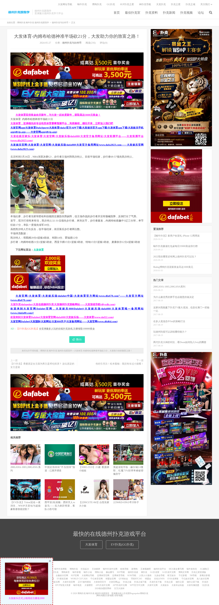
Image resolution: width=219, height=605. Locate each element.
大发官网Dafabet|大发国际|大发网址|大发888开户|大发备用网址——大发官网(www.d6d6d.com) (64, 321)
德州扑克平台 (160, 569)
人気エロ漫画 (145, 575)
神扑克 (144, 572)
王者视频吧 (145, 569)
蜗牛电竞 (77, 585)
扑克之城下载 (140, 582)
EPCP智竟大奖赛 (62, 585)
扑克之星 (176, 4)
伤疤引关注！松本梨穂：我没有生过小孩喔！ (120, 363)
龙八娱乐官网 (203, 578)
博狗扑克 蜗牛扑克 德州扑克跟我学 (19, 12)
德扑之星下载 (193, 582)
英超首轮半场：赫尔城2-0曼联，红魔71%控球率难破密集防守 (128, 470)
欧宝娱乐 (172, 575)
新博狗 (134, 569)
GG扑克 (111, 4)
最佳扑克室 (132, 12)
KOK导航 (131, 575)
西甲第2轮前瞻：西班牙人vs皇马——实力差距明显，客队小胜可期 (60, 505)
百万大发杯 (119, 588)
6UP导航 (121, 572)
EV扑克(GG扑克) (122, 544)
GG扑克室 (154, 572)
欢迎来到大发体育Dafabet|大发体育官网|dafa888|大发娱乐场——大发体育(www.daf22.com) (62, 317)
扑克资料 (151, 12)
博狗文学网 (183, 572)
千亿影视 (183, 575)
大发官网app (114, 582)
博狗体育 (65, 572)
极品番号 (110, 572)
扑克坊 (205, 582)
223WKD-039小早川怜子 (126, 502)
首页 (117, 12)
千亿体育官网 (96, 578)
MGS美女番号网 (176, 569)
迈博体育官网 (103, 575)
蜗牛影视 (77, 572)
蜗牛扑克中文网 (110, 569)
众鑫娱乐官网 (62, 575)
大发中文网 (152, 585)
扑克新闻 (169, 12)
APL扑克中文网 (103, 585)
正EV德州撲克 (84, 582)
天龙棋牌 (96, 569)
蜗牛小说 (88, 572)
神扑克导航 (145, 4)
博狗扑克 (97, 4)
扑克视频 (186, 12)
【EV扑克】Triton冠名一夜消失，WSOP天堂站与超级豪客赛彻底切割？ (25, 505)
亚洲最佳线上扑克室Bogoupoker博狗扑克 (129, 593)
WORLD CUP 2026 (79, 578)
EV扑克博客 (173, 578)
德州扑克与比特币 (60, 22)
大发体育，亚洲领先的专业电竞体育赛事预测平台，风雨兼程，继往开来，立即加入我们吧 (61, 123)
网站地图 (101, 595)
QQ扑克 (205, 585)
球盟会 (148, 578)
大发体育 (39, 249)
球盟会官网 (111, 578)
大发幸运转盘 (178, 585)
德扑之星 (180, 582)
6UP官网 (75, 575)
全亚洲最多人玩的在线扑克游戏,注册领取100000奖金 (67, 328)
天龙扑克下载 (155, 582)
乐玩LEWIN (159, 578)
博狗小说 (99, 572)
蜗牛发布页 (192, 569)
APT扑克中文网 (120, 585)
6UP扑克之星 (127, 4)
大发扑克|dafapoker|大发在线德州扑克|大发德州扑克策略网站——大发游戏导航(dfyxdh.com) (62, 304)
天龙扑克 (161, 4)
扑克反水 (85, 569)
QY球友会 (123, 578)
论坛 (201, 12)
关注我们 (205, 4)
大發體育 (89, 585)
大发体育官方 (100, 582)
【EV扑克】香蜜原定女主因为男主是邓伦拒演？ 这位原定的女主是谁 (42, 365)
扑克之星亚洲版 (199, 572)
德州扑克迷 (133, 572)
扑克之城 (190, 4)
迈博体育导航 (118, 575)
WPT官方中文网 (137, 585)
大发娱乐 (164, 585)
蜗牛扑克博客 (60, 569)
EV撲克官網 (62, 578)
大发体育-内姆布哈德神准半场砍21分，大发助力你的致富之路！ (77, 36)
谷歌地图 (118, 595)
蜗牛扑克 (82, 4)
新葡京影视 (205, 575)
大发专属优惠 (193, 585)
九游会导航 (159, 575)
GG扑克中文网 (169, 572)
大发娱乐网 (54, 582)
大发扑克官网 (69, 582)
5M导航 (193, 575)
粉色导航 (124, 569)
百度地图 (109, 595)
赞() (78, 339)
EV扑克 (55, 572)
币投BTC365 (136, 578)
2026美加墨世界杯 (103, 588)
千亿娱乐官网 (187, 578)
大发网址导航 (65, 4)
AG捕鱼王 (204, 569)
